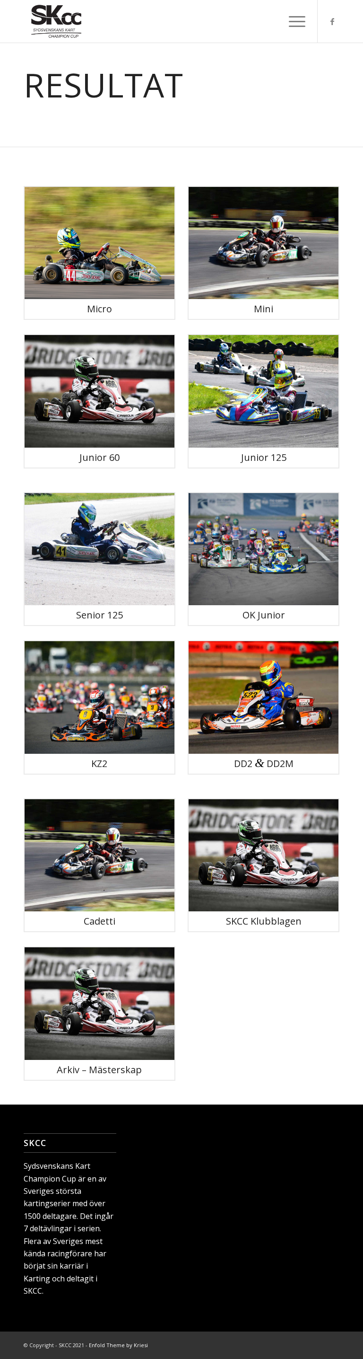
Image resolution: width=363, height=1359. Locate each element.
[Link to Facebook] (332, 21)
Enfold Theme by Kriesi (118, 1345)
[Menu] (292, 21)
